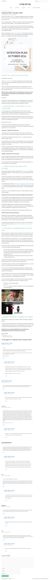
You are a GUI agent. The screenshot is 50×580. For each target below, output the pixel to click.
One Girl (18, 238)
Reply (3, 358)
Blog (29, 7)
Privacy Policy (14, 578)
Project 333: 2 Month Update (7, 335)
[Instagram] (6, 1)
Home (11, 7)
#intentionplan (13, 16)
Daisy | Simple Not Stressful (7, 380)
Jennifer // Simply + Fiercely (9, 361)
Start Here (17, 7)
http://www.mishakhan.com (9, 422)
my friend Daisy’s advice (17, 33)
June (30, 23)
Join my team (6, 286)
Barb (2, 474)
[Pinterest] (4, 1)
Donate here (6, 284)
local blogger (24, 171)
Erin (2, 530)
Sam (7, 190)
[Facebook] (2, 1)
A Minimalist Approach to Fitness (7, 336)
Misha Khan (4, 406)
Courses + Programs (36, 7)
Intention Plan (4, 334)
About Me (23, 7)
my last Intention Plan (8, 81)
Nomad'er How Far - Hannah (7, 343)
